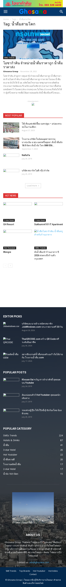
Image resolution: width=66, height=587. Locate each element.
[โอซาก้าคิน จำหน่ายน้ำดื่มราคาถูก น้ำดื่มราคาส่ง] (33, 44)
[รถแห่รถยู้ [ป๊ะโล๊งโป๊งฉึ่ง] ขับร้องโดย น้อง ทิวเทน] (11, 414)
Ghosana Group (10, 71)
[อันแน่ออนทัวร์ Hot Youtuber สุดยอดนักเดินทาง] (11, 398)
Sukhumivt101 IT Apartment (48, 224)
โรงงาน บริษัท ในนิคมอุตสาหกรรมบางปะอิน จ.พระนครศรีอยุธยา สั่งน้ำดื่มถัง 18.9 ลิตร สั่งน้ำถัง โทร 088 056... (42, 142)
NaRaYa (26, 155)
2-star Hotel (9, 220)
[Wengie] (17, 239)
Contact (33, 574)
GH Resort (8, 224)
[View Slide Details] (33, 3)
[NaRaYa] (11, 159)
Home (6, 19)
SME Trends (11, 571)
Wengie (7, 252)
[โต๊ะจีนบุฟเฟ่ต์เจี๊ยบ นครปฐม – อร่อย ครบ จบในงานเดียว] (11, 127)
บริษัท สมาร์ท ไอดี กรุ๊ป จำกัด (35, 170)
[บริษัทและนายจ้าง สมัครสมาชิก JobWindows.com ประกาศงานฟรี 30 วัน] (11, 327)
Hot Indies (53, 571)
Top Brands (24, 571)
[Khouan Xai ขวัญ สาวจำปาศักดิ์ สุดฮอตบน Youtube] (11, 383)
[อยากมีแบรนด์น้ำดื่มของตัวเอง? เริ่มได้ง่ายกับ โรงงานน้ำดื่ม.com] (11, 358)
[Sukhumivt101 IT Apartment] (48, 212)
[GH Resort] (17, 212)
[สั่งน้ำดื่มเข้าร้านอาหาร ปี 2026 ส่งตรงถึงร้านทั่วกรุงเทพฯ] (48, 239)
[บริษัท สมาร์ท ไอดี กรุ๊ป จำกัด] (11, 174)
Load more (32, 185)
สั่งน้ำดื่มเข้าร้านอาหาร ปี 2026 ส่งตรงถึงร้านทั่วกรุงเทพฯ (46, 255)
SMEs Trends (9, 58)
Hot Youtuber (9, 248)
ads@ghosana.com (39, 562)
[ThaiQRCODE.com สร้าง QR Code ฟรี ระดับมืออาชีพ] (11, 343)
